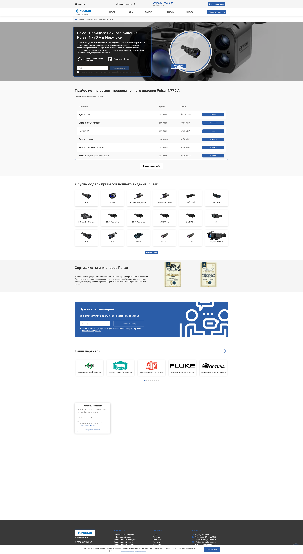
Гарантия (148, 12)
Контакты (189, 12)
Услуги (112, 12)
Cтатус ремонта (216, 4)
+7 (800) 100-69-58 (163, 3)
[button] (221, 350)
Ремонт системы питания (91, 147)
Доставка (170, 12)
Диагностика (85, 114)
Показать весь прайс (151, 166)
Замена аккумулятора (89, 123)
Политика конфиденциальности (133, 551)
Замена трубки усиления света (94, 155)
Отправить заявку (119, 68)
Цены (131, 12)
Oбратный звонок (216, 12)
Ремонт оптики (86, 139)
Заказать (213, 114)
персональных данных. (134, 72)
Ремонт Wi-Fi (85, 131)
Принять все (212, 549)
